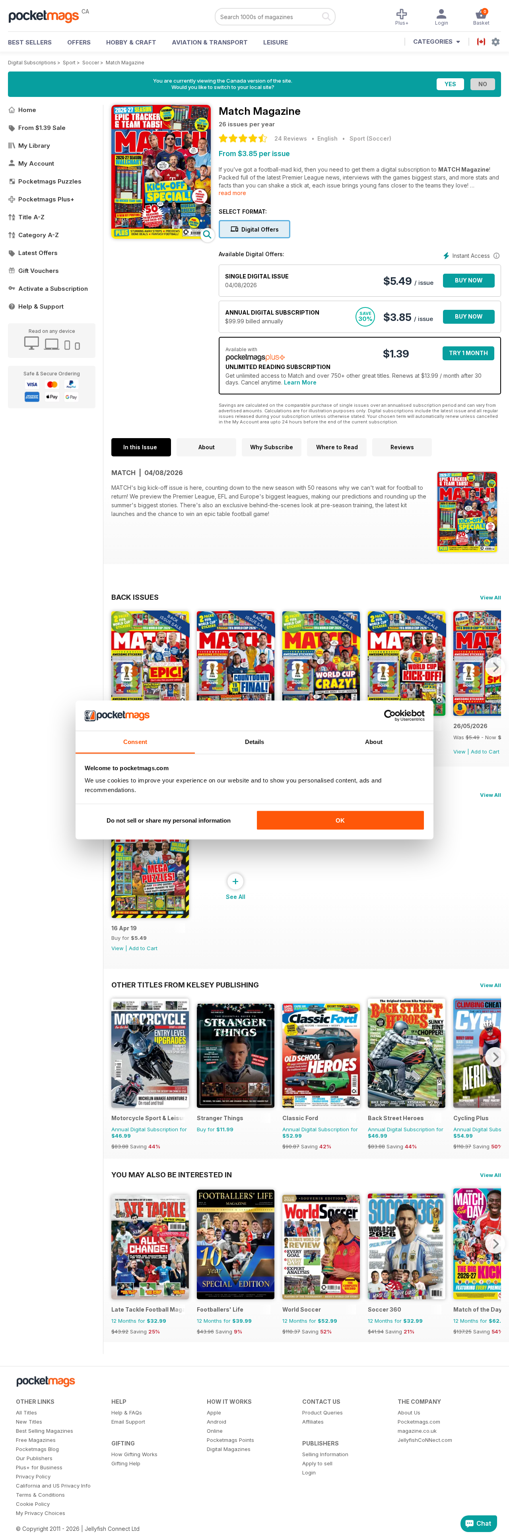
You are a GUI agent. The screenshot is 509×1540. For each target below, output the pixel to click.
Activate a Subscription (53, 288)
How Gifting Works (134, 1454)
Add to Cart (485, 751)
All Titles (26, 1412)
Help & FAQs (126, 1412)
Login (309, 1472)
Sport (69, 63)
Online (215, 1431)
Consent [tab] (135, 741)
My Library (34, 145)
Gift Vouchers (38, 270)
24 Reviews (290, 138)
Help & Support (41, 306)
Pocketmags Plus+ (46, 199)
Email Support (128, 1421)
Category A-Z (38, 235)
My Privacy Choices (40, 1513)
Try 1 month (468, 353)
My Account (36, 163)
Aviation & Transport (210, 42)
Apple (214, 1412)
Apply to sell (317, 1463)
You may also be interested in (171, 1175)
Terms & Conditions (40, 1495)
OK (340, 820)
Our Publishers (34, 1458)
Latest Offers (38, 253)
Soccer (90, 63)
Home (27, 110)
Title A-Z (31, 217)
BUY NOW (469, 280)
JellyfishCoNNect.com (425, 1440)
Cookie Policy (33, 1504)
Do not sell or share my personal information (169, 820)
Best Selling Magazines (44, 1431)
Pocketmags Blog (37, 1449)
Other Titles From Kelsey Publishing (185, 985)
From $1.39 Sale (42, 127)
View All (490, 597)
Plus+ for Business (39, 1467)
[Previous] (117, 667)
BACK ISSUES (135, 597)
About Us (409, 1412)
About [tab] (374, 741)
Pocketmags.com (419, 1421)
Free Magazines (36, 1440)
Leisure (275, 42)
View (459, 751)
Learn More (300, 382)
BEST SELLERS (30, 42)
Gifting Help (125, 1463)
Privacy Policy (33, 1476)
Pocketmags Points (230, 1440)
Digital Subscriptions (32, 63)
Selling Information (325, 1454)
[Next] (495, 667)
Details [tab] (254, 741)
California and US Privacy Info (53, 1485)
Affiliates (313, 1421)
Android (216, 1421)
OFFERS (79, 42)
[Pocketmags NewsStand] (47, 16)
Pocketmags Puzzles (50, 181)
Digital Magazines (229, 1449)
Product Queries (322, 1412)
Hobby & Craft (131, 42)
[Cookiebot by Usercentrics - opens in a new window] (390, 716)
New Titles (29, 1421)
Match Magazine (125, 63)
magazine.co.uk (417, 1431)
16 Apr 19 (124, 928)
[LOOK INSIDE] (161, 236)
